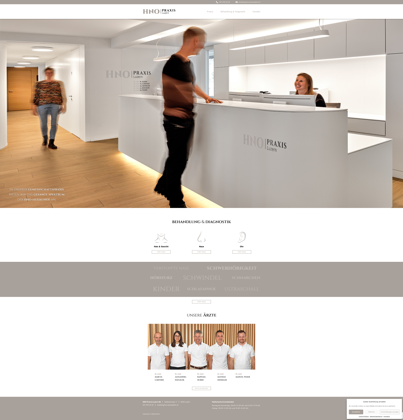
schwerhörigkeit (232, 268)
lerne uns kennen (201, 388)
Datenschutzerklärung (376, 416)
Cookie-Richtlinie (364, 416)
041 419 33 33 (148, 405)
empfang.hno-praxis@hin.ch (168, 405)
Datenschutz (155, 414)
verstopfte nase (171, 268)
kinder (166, 289)
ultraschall (241, 288)
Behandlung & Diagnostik (233, 11)
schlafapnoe (201, 289)
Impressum (386, 416)
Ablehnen (371, 412)
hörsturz (161, 278)
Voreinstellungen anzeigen (390, 412)
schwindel (202, 277)
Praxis (210, 11)
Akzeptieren (356, 412)
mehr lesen (161, 252)
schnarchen (246, 278)
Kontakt (256, 11)
